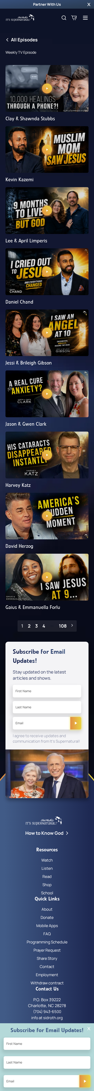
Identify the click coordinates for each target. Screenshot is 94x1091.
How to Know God (44, 833)
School (47, 892)
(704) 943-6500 (47, 1011)
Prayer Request (47, 950)
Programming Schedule (47, 942)
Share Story (47, 958)
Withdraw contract (47, 982)
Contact (47, 966)
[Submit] (75, 723)
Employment (47, 974)
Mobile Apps (47, 925)
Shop (47, 884)
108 (63, 626)
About (47, 909)
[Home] (20, 17)
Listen (47, 868)
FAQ (47, 933)
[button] (89, 4)
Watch (47, 860)
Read (47, 876)
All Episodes (24, 40)
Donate (47, 917)
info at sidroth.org (47, 1017)
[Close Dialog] (88, 1028)
